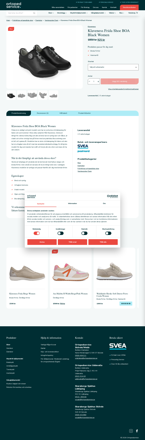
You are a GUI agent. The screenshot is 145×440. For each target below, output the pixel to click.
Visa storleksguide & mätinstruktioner (123, 89)
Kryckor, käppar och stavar (16, 384)
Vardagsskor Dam (85, 171)
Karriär (104, 7)
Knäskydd (10, 362)
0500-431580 (80, 415)
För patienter (73, 7)
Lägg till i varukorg (119, 81)
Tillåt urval (72, 242)
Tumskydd (10, 369)
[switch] (61, 233)
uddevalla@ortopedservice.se (86, 379)
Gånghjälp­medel (13, 380)
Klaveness (92, 26)
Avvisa (42, 242)
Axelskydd (10, 373)
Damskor (81, 166)
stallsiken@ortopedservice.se (86, 358)
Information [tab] (72, 203)
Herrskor (9, 348)
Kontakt (113, 7)
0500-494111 (80, 355)
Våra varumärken (58, 7)
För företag (85, 7)
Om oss (96, 7)
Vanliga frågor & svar (48, 345)
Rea (79, 163)
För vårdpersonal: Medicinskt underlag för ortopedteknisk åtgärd (55, 360)
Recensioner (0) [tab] (43, 113)
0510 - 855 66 (81, 397)
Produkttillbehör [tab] (84, 113)
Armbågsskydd (12, 366)
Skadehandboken (129, 7)
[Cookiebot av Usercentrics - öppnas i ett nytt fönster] (108, 196)
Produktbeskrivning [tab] (18, 113)
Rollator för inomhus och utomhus (18, 387)
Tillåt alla (103, 242)
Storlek (91, 61)
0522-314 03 (80, 376)
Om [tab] (104, 203)
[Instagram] (131, 431)
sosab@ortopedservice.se (84, 417)
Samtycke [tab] (40, 204)
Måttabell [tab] (63, 113)
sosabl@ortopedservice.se (85, 399)
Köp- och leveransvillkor (50, 352)
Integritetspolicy (47, 355)
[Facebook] (137, 431)
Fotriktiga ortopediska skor (88, 168)
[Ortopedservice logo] (13, 5)
